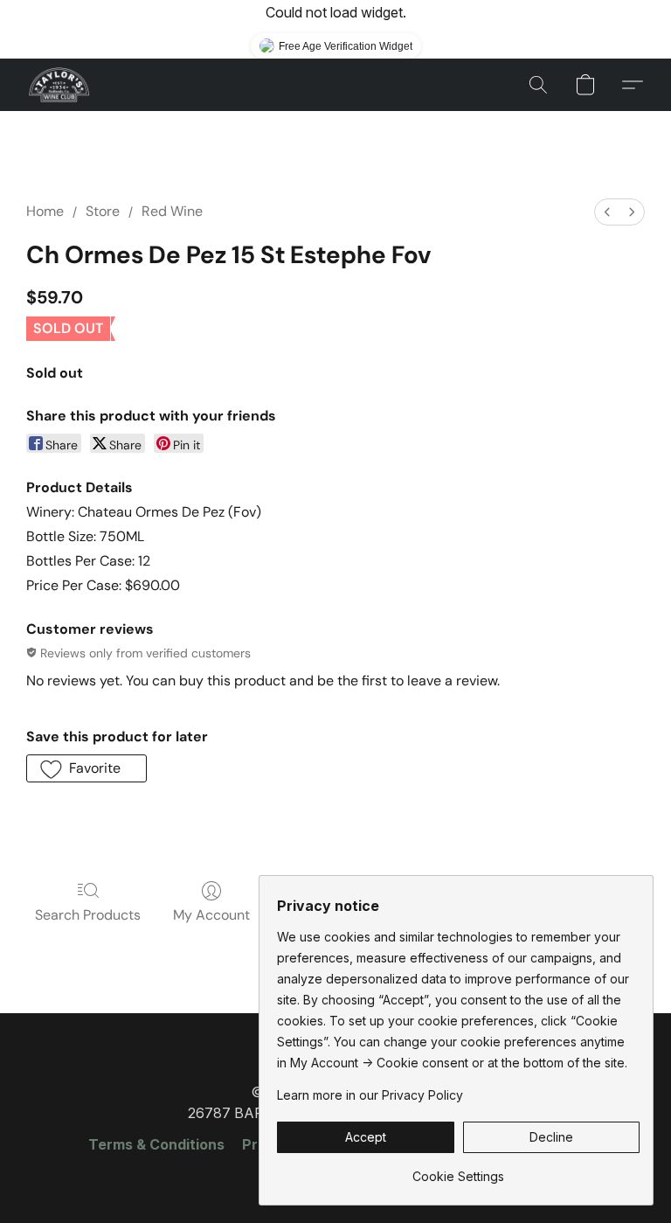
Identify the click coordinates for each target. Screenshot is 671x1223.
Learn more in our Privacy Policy (370, 1094)
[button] (59, 84)
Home (45, 211)
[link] (458, 1170)
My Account (211, 915)
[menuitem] (607, 212)
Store (103, 211)
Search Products (88, 915)
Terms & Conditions (156, 1144)
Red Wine (172, 211)
